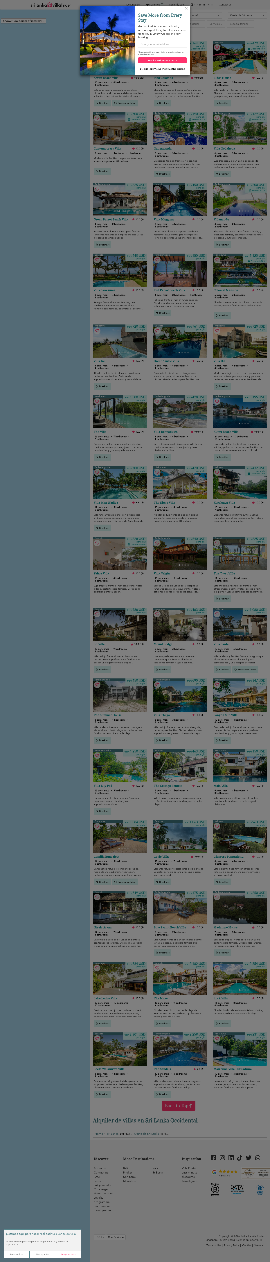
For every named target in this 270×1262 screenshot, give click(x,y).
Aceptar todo (68, 1254)
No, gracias (42, 1254)
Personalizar (17, 1254)
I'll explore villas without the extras (162, 69)
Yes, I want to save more (162, 60)
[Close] (186, 9)
